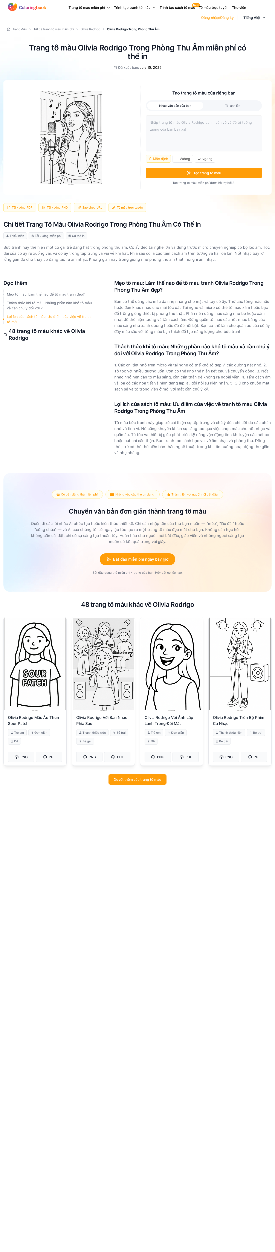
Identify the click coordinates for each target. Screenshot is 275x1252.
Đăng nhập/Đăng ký (217, 17)
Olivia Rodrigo (90, 29)
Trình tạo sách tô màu (177, 7)
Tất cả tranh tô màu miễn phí (54, 29)
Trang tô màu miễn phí (87, 7)
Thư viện (239, 7)
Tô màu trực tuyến (214, 7)
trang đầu (20, 29)
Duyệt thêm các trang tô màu (137, 779)
